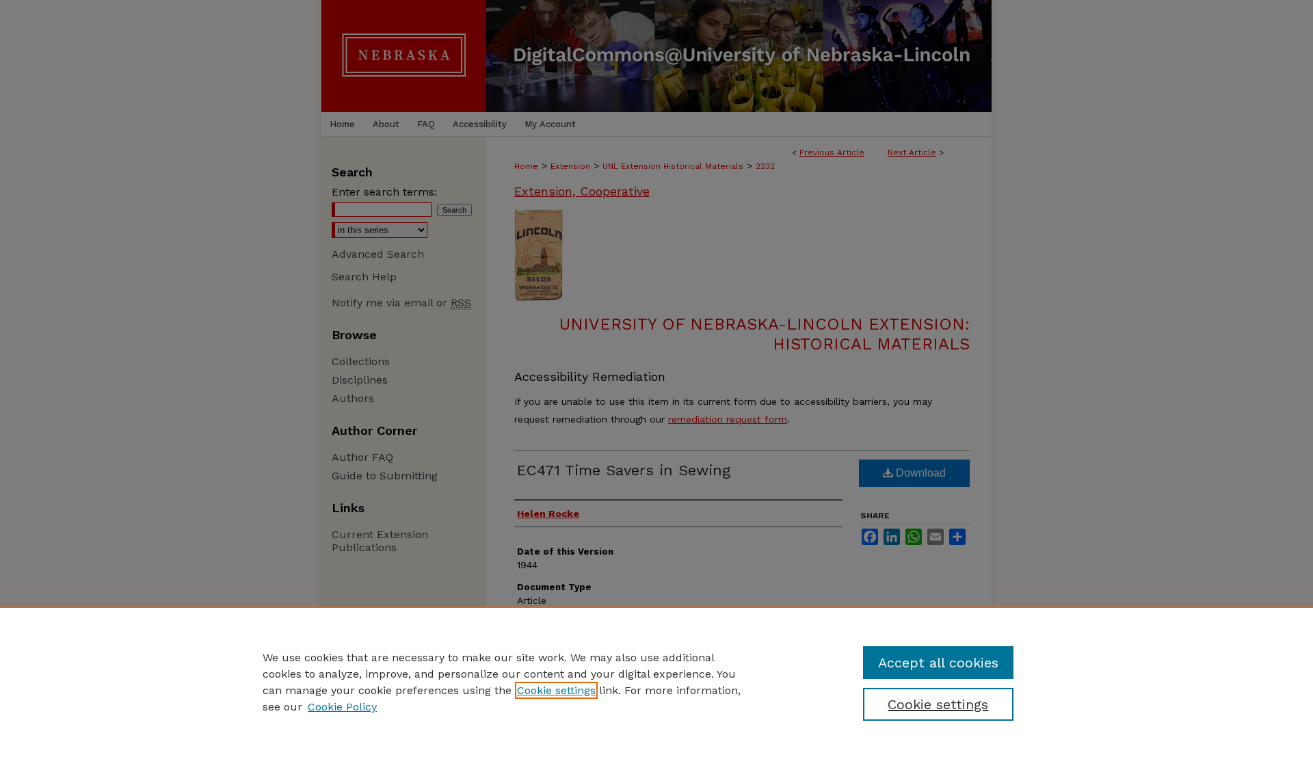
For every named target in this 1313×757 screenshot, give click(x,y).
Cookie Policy (342, 706)
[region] (656, 682)
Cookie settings (556, 690)
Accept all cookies (938, 662)
